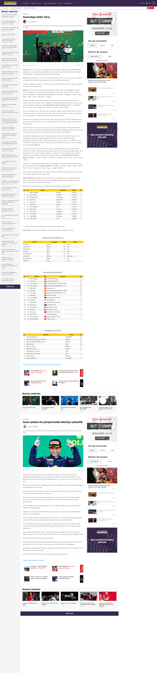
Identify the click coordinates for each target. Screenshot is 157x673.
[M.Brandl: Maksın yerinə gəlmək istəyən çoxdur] (107, 400)
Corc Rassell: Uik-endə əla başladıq (8, 162)
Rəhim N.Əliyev (33, 426)
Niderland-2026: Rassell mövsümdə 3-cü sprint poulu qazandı (9, 243)
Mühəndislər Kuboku (29, 8)
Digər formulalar (36, 3)
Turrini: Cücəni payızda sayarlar (105, 88)
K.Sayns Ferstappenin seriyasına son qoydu (105, 106)
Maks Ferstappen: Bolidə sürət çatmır (10, 216)
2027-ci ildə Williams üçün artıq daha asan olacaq (10, 188)
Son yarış (5, 8)
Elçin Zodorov (32, 21)
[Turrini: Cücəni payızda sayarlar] (92, 89)
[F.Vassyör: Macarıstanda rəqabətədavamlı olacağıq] (88, 596)
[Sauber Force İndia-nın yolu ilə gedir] (50, 596)
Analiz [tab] (110, 56)
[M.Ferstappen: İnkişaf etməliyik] (50, 400)
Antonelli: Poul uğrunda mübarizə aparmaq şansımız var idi (10, 112)
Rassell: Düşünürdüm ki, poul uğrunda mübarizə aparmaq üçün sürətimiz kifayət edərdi (9, 120)
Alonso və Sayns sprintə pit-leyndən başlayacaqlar (9, 175)
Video (151, 8)
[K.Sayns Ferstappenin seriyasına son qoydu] (92, 107)
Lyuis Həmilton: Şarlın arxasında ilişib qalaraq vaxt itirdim (10, 28)
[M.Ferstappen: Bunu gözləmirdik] (88, 400)
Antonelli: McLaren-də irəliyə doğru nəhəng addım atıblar (9, 46)
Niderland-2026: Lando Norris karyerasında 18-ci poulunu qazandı (9, 135)
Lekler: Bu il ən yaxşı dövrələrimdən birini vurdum (9, 222)
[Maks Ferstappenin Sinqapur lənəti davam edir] (92, 115)
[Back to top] (152, 668)
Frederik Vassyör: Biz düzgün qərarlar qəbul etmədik (9, 15)
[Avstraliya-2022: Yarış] (31, 400)
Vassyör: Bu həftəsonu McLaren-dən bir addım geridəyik (10, 72)
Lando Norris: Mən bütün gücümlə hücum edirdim (8, 127)
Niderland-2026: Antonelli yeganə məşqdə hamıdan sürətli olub (10, 251)
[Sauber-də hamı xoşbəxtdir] (69, 596)
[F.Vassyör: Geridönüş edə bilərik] (31, 596)
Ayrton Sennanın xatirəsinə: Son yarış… (105, 97)
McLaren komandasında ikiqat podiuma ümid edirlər (10, 92)
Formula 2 (41, 560)
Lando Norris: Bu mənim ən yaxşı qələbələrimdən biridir (10, 52)
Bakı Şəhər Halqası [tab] (102, 60)
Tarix (60, 3)
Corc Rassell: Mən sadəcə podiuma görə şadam (8, 39)
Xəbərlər (26, 14)
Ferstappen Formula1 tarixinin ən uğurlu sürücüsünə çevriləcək (10, 181)
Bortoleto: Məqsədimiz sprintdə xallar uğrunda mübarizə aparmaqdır (10, 202)
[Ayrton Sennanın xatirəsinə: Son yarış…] (92, 98)
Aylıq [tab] (112, 45)
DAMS (35, 560)
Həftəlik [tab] (102, 45)
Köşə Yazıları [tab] (94, 56)
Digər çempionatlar (50, 3)
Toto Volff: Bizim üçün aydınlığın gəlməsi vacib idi (10, 66)
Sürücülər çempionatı (16, 8)
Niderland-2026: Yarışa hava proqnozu (9, 105)
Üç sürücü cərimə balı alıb (8, 34)
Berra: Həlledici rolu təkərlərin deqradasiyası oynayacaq (10, 194)
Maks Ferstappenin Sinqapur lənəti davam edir (105, 114)
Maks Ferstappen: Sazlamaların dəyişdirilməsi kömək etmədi (10, 98)
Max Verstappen (56, 364)
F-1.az (25, 474)
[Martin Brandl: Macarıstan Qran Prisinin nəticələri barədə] (102, 70)
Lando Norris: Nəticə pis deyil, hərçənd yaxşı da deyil (9, 149)
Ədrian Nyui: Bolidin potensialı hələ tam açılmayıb (9, 79)
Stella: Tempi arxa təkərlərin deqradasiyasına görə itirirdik (9, 142)
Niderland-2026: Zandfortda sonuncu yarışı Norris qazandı (9, 59)
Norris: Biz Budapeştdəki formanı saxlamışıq (8, 229)
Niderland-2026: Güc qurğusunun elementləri (8, 258)
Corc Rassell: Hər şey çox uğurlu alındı (10, 235)
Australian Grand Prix (43, 364)
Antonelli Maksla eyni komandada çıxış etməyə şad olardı (9, 266)
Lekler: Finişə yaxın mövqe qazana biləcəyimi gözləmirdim (10, 155)
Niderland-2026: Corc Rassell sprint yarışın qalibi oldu (9, 168)
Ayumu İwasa (28, 560)
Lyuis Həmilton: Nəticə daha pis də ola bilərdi (10, 85)
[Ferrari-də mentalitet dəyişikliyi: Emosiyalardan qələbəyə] (107, 596)
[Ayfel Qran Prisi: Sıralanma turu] (69, 400)
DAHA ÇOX (10, 286)
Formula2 (26, 419)
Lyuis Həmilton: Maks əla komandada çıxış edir (8, 279)
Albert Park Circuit (29, 364)
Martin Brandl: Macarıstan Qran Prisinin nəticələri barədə (99, 81)
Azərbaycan (68, 3)
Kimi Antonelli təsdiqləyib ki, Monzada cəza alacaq (9, 273)
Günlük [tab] (92, 45)
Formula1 (25, 3)
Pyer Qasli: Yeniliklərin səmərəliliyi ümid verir (7, 209)
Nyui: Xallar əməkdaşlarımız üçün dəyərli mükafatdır (9, 21)
